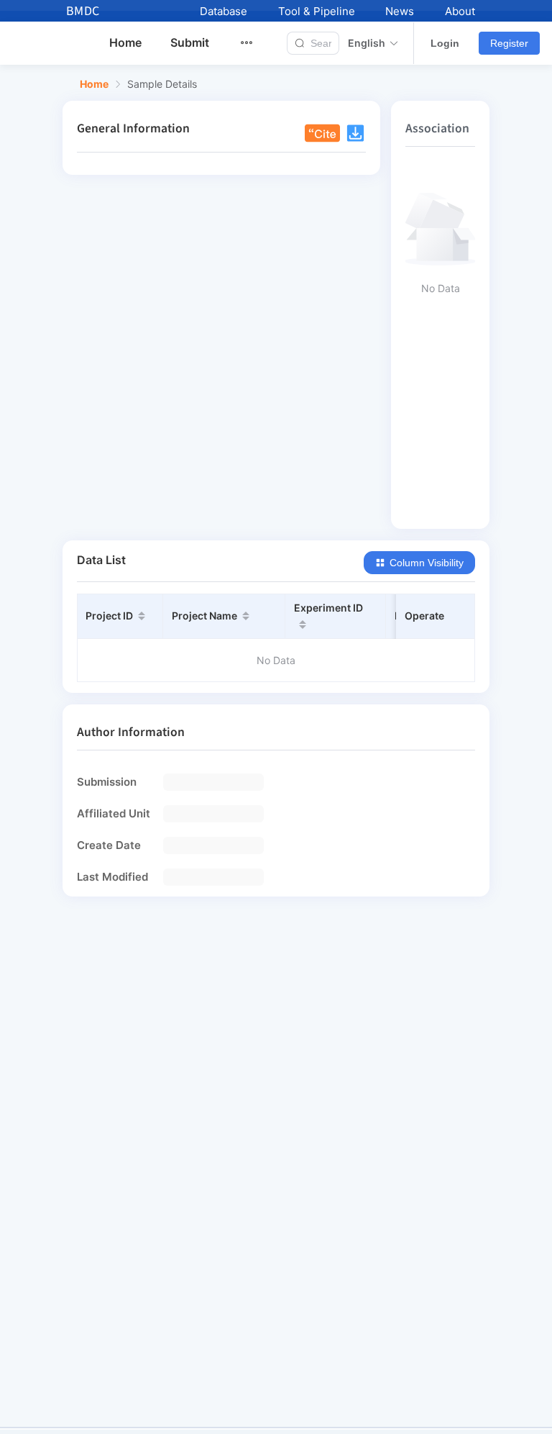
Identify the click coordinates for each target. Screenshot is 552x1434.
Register (509, 43)
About (460, 11)
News (399, 11)
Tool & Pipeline (316, 11)
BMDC (83, 11)
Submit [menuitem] (189, 42)
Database (223, 11)
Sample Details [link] (162, 84)
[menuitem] (255, 43)
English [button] (366, 43)
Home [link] (94, 84)
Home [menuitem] (125, 42)
